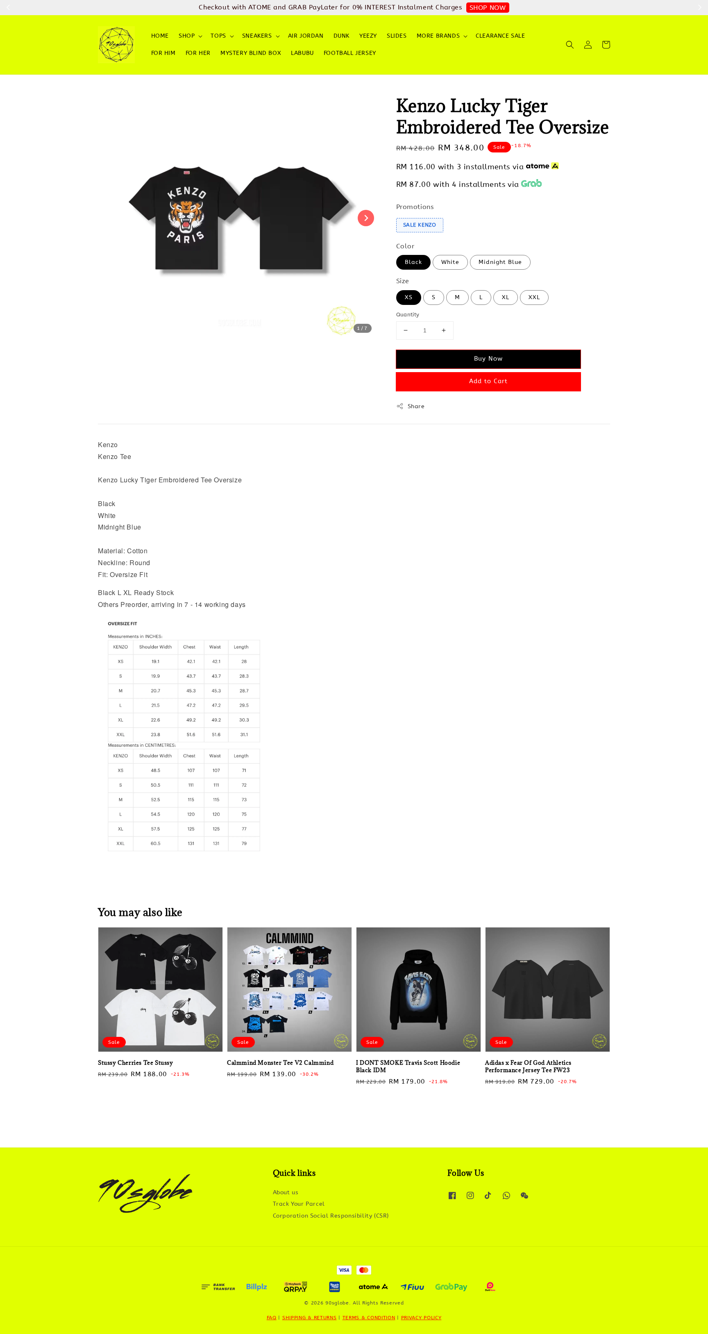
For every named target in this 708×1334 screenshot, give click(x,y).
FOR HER (198, 53)
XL (505, 297)
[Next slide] (366, 218)
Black (413, 262)
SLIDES (397, 35)
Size (402, 281)
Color (405, 246)
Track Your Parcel (299, 1203)
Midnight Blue (500, 262)
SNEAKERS (257, 35)
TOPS (218, 35)
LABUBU (302, 53)
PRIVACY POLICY (421, 1317)
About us (286, 1192)
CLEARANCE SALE (500, 35)
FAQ (272, 1317)
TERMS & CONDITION (369, 1317)
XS (409, 297)
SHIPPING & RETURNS (309, 1317)
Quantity (408, 314)
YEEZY (368, 35)
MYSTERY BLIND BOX (250, 53)
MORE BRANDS (438, 35)
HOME (160, 35)
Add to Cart (488, 381)
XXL (534, 297)
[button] (570, 45)
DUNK (341, 35)
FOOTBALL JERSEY (350, 53)
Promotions (415, 207)
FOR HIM (163, 53)
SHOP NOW (488, 7)
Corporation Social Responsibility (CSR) (331, 1215)
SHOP (187, 35)
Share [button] (416, 406)
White (450, 262)
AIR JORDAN (306, 35)
